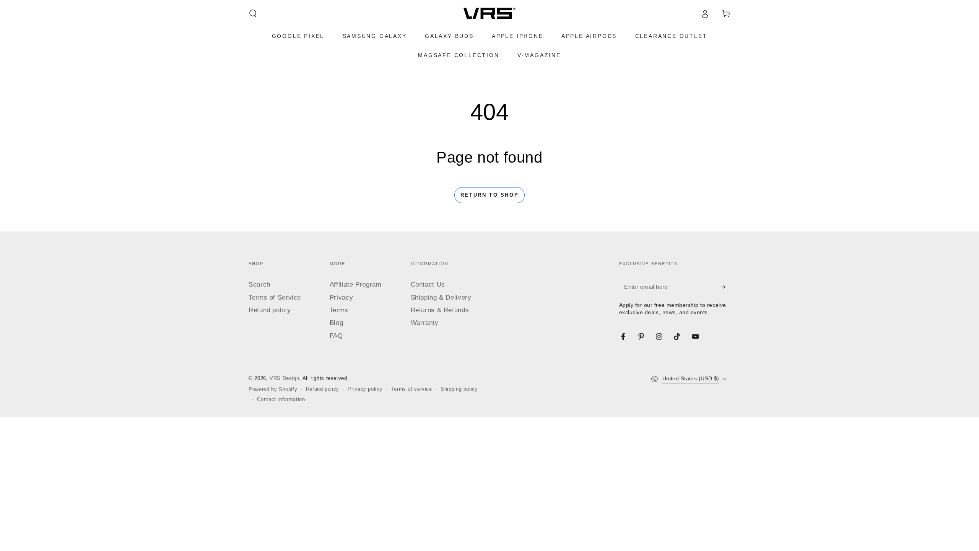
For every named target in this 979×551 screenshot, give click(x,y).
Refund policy (270, 310)
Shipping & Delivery (441, 297)
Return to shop (489, 195)
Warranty (425, 322)
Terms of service (411, 389)
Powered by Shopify (273, 389)
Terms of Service (275, 297)
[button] (252, 13)
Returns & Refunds (440, 310)
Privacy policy (365, 389)
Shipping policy (459, 389)
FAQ (336, 335)
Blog (336, 322)
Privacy (341, 297)
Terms (339, 310)
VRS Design (284, 378)
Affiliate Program (356, 284)
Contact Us (428, 284)
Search (259, 284)
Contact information (281, 399)
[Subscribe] (725, 286)
